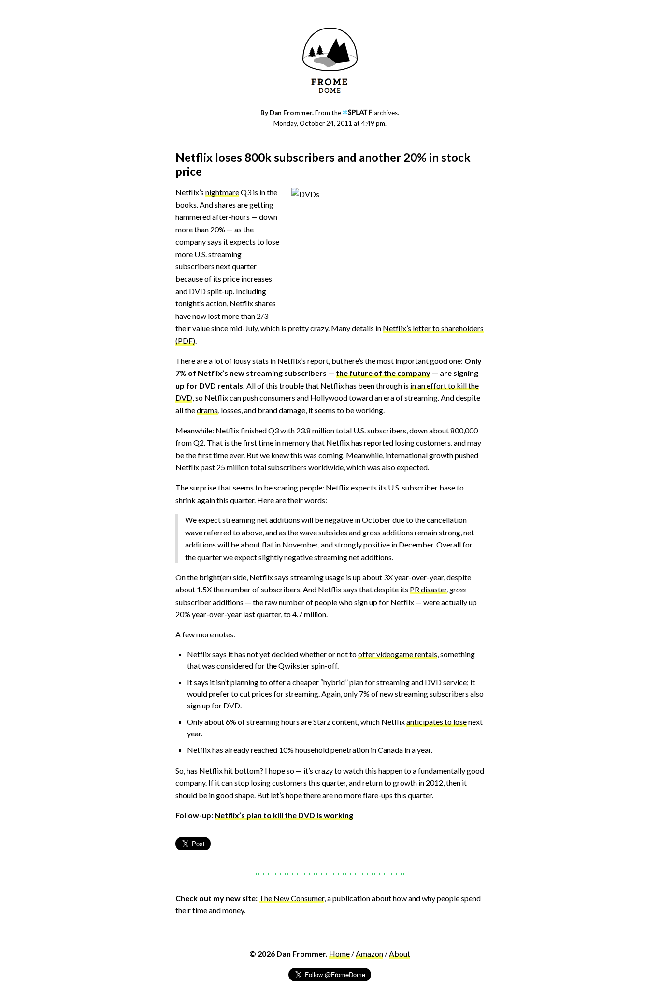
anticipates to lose (436, 721)
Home (339, 953)
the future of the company (383, 372)
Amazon (369, 953)
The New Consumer (291, 898)
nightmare (222, 192)
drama (207, 410)
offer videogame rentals (397, 654)
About (399, 953)
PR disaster (428, 589)
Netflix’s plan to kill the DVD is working (284, 815)
